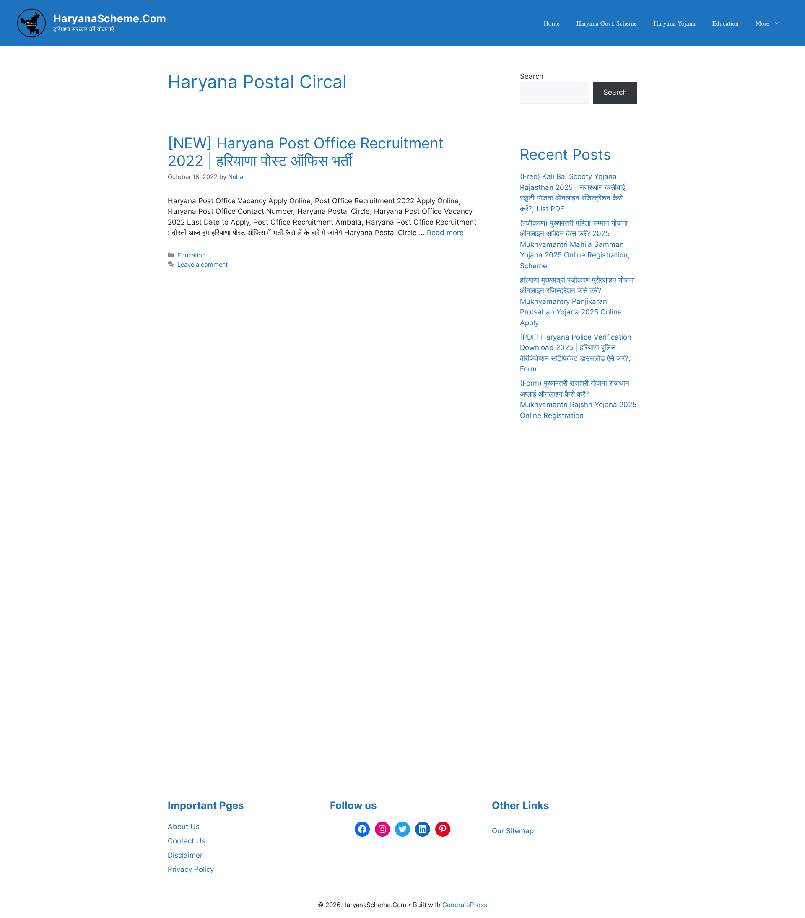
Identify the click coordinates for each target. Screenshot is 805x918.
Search (531, 76)
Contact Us (186, 841)
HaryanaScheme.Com (109, 18)
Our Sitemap (513, 831)
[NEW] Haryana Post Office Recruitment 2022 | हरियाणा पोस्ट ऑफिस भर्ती (306, 151)
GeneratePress (464, 905)
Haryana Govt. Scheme (606, 23)
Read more (445, 232)
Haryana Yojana (675, 23)
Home (552, 23)
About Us (184, 826)
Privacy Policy (191, 869)
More (762, 23)
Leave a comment (202, 264)
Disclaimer (185, 855)
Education (725, 23)
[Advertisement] (578, 630)
